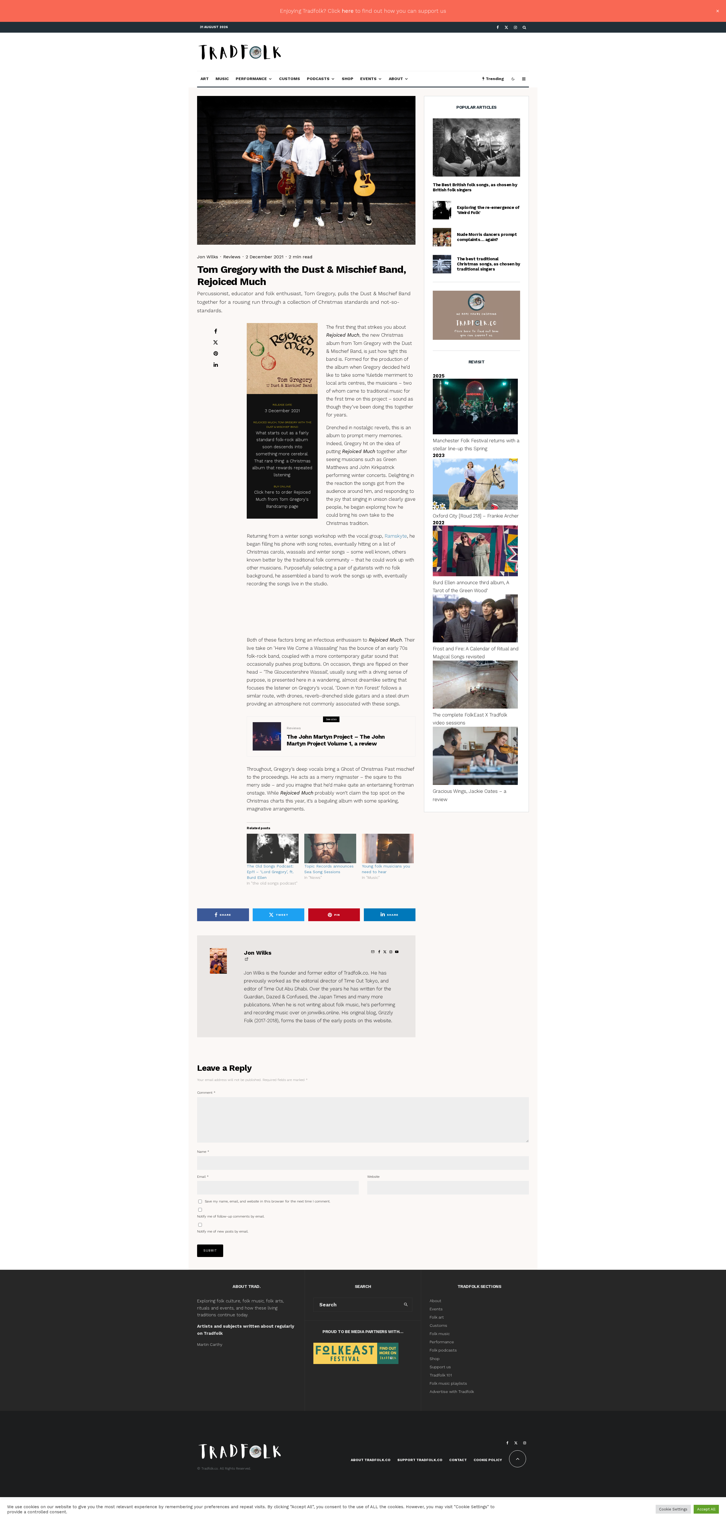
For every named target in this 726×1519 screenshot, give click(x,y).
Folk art (437, 1317)
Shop (347, 78)
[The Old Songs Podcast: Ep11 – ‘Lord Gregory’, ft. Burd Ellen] (273, 849)
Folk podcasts (443, 1350)
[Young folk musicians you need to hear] (388, 849)
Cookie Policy (488, 1460)
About (396, 78)
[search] (406, 1304)
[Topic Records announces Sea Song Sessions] (330, 849)
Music (222, 78)
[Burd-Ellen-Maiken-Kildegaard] (442, 210)
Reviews (231, 256)
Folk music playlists (448, 1383)
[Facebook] (498, 27)
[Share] (215, 331)
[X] (506, 27)
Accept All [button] (706, 1509)
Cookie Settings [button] (673, 1509)
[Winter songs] (442, 264)
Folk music (440, 1333)
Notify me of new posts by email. (222, 1231)
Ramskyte (396, 536)
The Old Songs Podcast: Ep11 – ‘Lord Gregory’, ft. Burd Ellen (270, 872)
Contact (458, 1460)
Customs (289, 78)
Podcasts (318, 78)
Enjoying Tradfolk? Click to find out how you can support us (363, 11)
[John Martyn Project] (267, 736)
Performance (251, 78)
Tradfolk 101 (441, 1375)
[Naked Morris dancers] (442, 237)
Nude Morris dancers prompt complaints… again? (487, 237)
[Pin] (215, 353)
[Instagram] (515, 27)
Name (203, 1152)
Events (368, 78)
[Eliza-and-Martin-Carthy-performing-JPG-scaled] (476, 147)
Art (205, 78)
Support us (440, 1367)
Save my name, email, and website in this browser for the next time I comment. (267, 1201)
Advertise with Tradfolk (452, 1391)
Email (203, 1177)
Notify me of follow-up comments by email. (231, 1216)
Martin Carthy (209, 1344)
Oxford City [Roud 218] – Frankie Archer (476, 516)
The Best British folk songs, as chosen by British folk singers (475, 187)
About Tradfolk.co (371, 1460)
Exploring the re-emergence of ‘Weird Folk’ (488, 210)
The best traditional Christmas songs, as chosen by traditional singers (488, 264)
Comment (206, 1093)
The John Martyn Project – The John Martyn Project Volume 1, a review (336, 740)
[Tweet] (215, 342)
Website (373, 1177)
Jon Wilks (207, 256)
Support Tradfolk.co (419, 1460)
